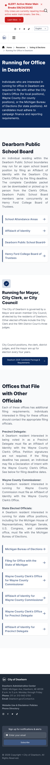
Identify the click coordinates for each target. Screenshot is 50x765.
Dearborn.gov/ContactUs (21, 698)
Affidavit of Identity (17, 230)
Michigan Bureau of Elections (23, 549)
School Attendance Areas (21, 219)
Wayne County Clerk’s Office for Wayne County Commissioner (23, 580)
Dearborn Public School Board (24, 242)
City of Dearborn (32, 754)
